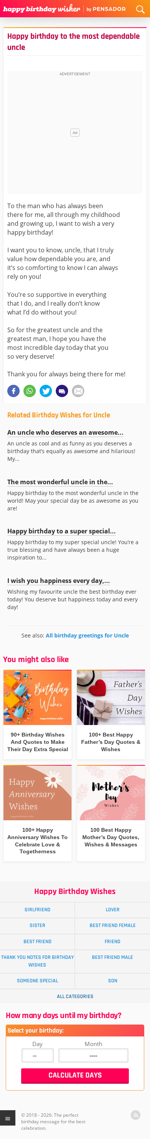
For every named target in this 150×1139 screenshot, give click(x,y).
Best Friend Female (113, 925)
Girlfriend (37, 909)
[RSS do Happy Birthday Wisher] (135, 1115)
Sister (37, 925)
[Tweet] (46, 391)
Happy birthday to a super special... (61, 531)
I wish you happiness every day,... (58, 580)
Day (37, 1044)
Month (93, 1044)
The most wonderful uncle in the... (60, 482)
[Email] (78, 391)
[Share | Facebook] (13, 391)
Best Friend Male (112, 957)
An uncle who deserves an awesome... (65, 432)
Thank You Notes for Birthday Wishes (37, 961)
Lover (113, 909)
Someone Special (37, 980)
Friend (112, 941)
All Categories (75, 996)
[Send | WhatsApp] (29, 391)
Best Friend (37, 941)
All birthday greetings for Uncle (87, 635)
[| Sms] (62, 391)
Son (112, 980)
